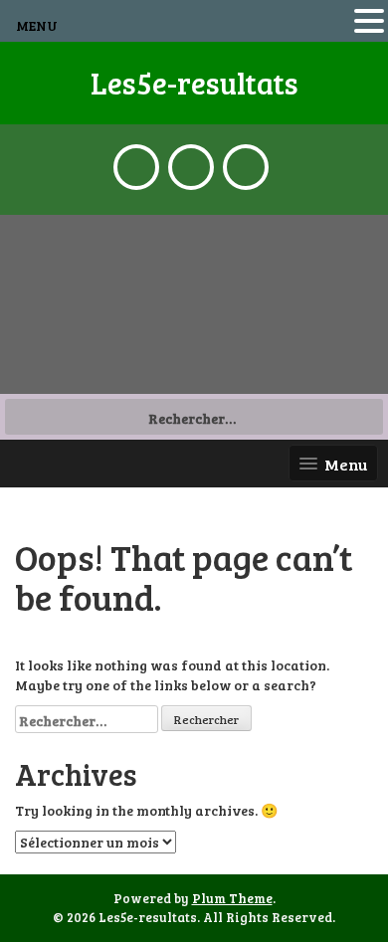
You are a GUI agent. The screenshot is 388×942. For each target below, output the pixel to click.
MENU (37, 25)
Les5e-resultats (194, 82)
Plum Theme (232, 898)
